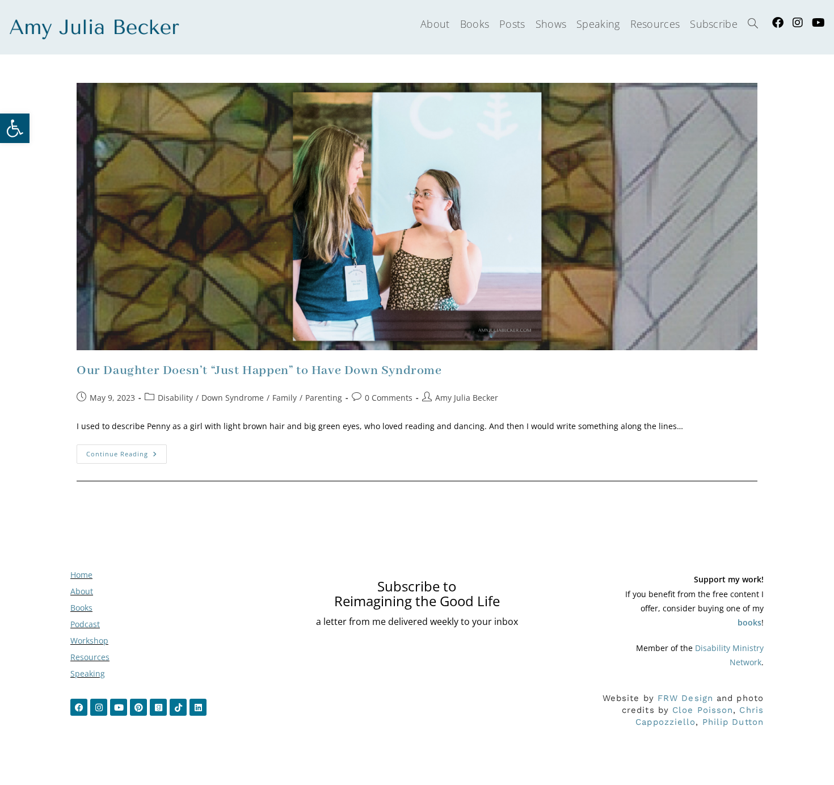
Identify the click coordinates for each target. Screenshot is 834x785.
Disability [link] (175, 397)
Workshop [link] (89, 640)
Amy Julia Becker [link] (466, 397)
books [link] (749, 622)
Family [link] (284, 397)
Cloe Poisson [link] (702, 710)
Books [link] (81, 607)
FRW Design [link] (685, 698)
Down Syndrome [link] (232, 397)
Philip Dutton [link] (733, 722)
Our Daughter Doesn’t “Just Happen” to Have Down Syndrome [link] (259, 371)
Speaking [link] (87, 673)
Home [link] (81, 574)
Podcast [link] (85, 624)
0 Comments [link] (388, 397)
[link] (15, 128)
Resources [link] (89, 657)
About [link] (81, 591)
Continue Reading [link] (126, 451)
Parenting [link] (323, 397)
